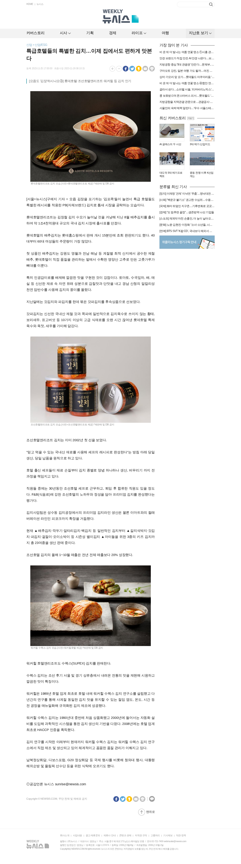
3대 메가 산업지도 (200, 144)
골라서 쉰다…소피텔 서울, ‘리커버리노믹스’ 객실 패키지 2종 (187, 89)
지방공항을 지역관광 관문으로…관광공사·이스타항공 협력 (187, 101)
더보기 (190, 118)
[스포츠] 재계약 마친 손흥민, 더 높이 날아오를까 (187, 218)
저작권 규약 (141, 835)
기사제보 (167, 835)
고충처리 (155, 835)
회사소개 (64, 835)
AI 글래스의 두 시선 (170, 144)
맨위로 (150, 811)
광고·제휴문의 (93, 835)
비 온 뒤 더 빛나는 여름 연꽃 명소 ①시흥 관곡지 (187, 52)
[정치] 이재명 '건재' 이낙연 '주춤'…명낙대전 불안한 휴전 (187, 193)
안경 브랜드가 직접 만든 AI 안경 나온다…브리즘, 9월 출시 (187, 58)
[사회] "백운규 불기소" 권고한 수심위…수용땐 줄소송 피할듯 (187, 199)
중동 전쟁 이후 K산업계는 (202, 174)
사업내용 (77, 835)
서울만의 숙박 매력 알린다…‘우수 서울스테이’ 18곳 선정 (187, 108)
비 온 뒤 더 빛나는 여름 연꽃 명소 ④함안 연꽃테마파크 (187, 83)
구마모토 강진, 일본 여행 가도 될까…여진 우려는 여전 (187, 70)
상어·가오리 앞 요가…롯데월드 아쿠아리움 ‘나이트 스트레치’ (187, 77)
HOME (29, 4)
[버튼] (211, 4)
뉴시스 (40, 4)
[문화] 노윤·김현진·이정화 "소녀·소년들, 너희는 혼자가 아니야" (187, 224)
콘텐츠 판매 (125, 835)
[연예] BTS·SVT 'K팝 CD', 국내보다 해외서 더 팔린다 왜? (187, 231)
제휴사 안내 (110, 835)
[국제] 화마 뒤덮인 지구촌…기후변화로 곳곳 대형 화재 (187, 206)
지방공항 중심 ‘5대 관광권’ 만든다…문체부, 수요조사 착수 (187, 64)
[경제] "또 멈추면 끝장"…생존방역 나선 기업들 (186, 212)
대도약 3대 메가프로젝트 (170, 174)
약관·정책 (181, 835)
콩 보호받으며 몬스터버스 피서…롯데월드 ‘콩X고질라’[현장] (187, 95)
